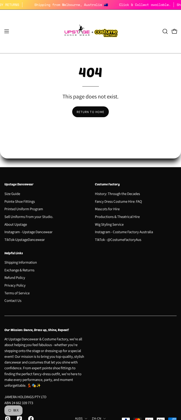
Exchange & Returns (19, 269)
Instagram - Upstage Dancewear (28, 231)
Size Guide (12, 193)
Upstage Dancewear (19, 184)
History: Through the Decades (117, 193)
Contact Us (12, 300)
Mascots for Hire (107, 208)
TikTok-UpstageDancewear (24, 239)
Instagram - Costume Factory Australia (124, 231)
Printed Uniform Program (23, 208)
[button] (165, 31)
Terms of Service (17, 292)
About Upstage (15, 224)
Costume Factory (107, 184)
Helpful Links (13, 253)
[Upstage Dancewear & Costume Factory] (90, 31)
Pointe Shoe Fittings (19, 201)
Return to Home (90, 112)
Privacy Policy (15, 285)
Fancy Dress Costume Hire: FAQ (118, 201)
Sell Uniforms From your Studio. (28, 216)
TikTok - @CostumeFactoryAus (118, 239)
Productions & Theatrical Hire (117, 216)
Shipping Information (20, 262)
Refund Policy (14, 277)
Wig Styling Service (109, 224)
